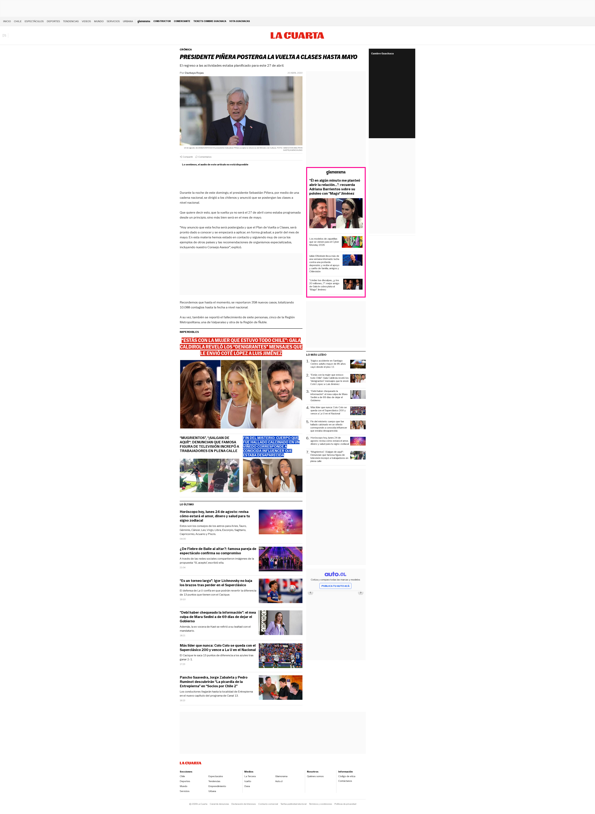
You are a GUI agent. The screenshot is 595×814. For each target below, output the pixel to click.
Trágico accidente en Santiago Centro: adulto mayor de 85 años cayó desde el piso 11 (328, 364)
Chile (18, 21)
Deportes (53, 21)
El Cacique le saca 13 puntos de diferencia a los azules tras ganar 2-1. (216, 657)
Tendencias (71, 21)
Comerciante (182, 21)
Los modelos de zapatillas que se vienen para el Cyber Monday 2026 (324, 242)
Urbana (128, 21)
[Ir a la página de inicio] (297, 35)
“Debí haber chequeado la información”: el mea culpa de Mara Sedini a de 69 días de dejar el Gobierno (218, 616)
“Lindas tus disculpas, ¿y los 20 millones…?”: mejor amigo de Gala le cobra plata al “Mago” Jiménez (324, 285)
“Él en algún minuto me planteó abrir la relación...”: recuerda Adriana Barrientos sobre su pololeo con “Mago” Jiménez (334, 187)
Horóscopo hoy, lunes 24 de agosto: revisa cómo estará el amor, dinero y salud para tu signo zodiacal (215, 516)
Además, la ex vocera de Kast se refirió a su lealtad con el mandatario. (215, 629)
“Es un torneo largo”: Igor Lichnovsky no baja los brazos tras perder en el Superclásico (216, 583)
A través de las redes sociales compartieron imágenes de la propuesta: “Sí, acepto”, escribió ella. (217, 561)
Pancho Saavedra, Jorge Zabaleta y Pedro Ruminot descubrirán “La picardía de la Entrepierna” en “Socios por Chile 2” (213, 681)
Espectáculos (34, 21)
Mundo (99, 21)
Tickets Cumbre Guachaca (209, 21)
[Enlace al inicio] (336, 173)
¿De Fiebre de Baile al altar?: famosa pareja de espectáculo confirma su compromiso (218, 551)
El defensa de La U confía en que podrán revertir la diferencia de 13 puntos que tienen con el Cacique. (218, 593)
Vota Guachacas (239, 21)
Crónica (186, 49)
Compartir (188, 156)
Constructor (162, 21)
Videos (86, 21)
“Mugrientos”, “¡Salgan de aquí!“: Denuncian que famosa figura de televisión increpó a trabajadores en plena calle (209, 444)
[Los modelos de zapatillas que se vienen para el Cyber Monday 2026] (352, 242)
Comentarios (205, 156)
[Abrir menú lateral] (5, 35)
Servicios (113, 21)
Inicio (7, 21)
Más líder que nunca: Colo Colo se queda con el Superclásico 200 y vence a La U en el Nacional (218, 647)
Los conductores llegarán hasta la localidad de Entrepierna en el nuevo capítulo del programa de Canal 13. (216, 694)
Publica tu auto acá (335, 586)
